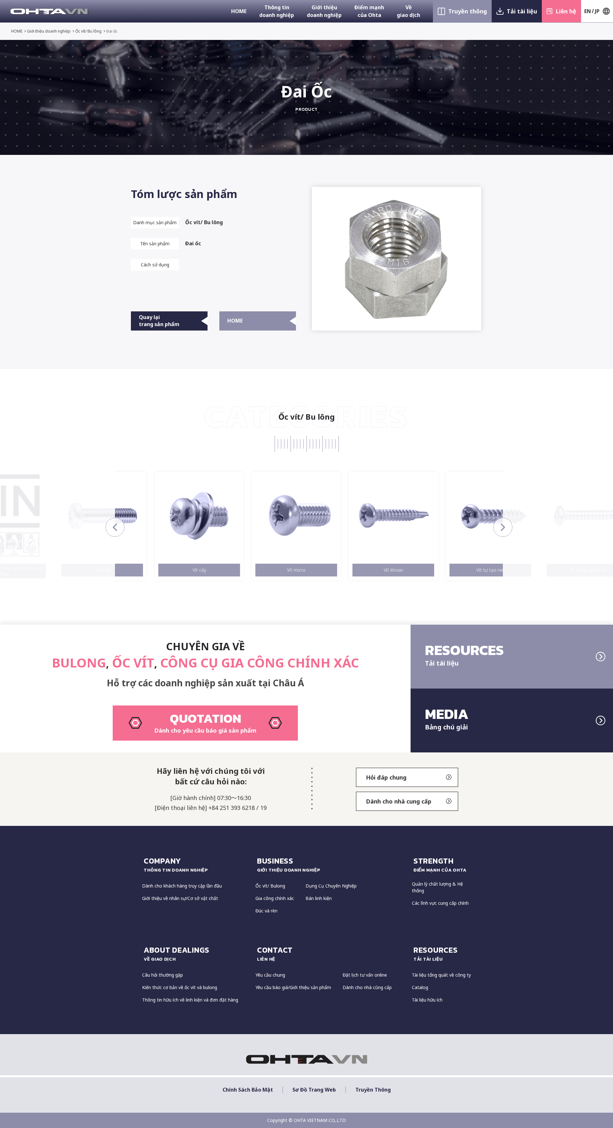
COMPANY (176, 864)
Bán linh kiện (319, 898)
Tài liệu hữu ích (427, 1000)
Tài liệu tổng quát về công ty (441, 975)
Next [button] (502, 527)
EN (587, 11)
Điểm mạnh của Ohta (369, 11)
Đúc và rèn (266, 911)
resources (435, 953)
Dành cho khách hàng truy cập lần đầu (182, 886)
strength (439, 864)
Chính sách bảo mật (248, 1089)
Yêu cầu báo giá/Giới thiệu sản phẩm (293, 987)
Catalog (420, 987)
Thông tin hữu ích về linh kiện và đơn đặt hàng (190, 1000)
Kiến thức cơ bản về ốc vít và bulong (179, 987)
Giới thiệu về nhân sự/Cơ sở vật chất (180, 898)
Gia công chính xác (274, 898)
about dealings (176, 953)
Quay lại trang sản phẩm (159, 321)
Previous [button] (115, 527)
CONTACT (275, 953)
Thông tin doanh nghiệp (276, 11)
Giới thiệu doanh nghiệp (324, 11)
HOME (238, 11)
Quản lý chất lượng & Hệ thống (437, 887)
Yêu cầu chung (270, 975)
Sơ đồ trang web (314, 1089)
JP (597, 11)
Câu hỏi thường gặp (162, 975)
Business (289, 864)
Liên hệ (566, 11)
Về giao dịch (408, 11)
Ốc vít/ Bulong (270, 886)
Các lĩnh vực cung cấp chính (440, 903)
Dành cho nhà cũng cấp (367, 987)
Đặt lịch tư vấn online (365, 975)
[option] (66, 526)
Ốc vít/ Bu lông (88, 31)
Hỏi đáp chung (386, 777)
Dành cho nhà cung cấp (398, 801)
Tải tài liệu (522, 11)
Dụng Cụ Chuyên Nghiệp (331, 886)
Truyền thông (467, 11)
